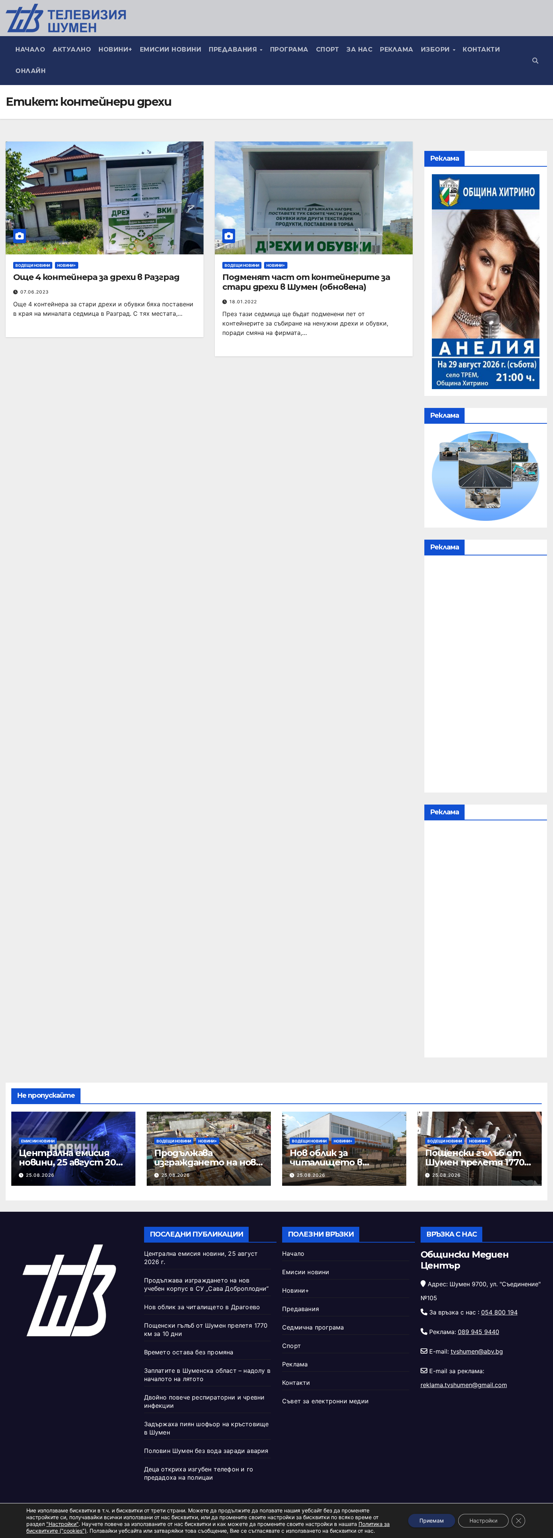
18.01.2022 (243, 301)
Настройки (483, 1520)
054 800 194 (499, 1312)
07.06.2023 (34, 292)
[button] (535, 60)
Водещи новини (32, 265)
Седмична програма (313, 1327)
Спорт (327, 49)
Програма (289, 49)
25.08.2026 (40, 1175)
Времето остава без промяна (189, 1352)
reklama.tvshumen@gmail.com (464, 1385)
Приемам (431, 1520)
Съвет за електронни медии (325, 1401)
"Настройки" (62, 1524)
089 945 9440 (478, 1332)
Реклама (396, 49)
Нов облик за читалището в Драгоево (326, 1162)
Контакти (481, 49)
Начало (30, 49)
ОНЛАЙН (30, 71)
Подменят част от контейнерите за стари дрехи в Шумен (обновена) (306, 282)
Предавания (234, 49)
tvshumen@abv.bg (477, 1351)
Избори (436, 49)
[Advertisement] (485, 676)
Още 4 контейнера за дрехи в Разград (96, 277)
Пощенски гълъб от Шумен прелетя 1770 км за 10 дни (474, 1162)
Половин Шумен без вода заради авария (206, 1450)
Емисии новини (171, 49)
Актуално (72, 49)
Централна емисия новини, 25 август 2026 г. (72, 1162)
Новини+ (115, 49)
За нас (359, 49)
